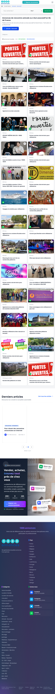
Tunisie (31, 580)
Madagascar (33, 569)
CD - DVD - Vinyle (6, 660)
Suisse (31, 567)
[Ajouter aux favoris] (24, 45)
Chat (3, 614)
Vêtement (4, 642)
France (31, 543)
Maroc (31, 572)
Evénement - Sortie (7, 621)
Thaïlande (32, 577)
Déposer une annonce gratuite (14, 504)
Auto (3, 652)
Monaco (32, 575)
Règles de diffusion (32, 688)
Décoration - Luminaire (8, 629)
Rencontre (4, 616)
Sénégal (32, 582)
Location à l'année (6, 593)
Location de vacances (7, 595)
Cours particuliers (6, 606)
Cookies (27, 687)
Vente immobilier (6, 590)
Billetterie (4, 678)
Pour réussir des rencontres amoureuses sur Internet (14, 429)
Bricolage (4, 634)
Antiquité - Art (5, 624)
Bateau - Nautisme (7, 658)
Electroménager (6, 632)
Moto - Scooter (6, 655)
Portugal (32, 564)
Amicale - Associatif (7, 619)
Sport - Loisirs (5, 668)
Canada (32, 551)
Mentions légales (21, 688)
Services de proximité (7, 608)
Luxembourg (33, 562)
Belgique (32, 549)
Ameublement (5, 627)
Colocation (5, 598)
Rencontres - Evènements (11, 425)
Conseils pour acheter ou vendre (47, 688)
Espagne (32, 554)
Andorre (32, 546)
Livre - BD (4, 673)
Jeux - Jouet (5, 676)
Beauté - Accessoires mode (9, 647)
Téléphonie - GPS (6, 665)
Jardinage (4, 637)
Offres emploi (5, 603)
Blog (41, 687)
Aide (38, 687)
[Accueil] (2, 6)
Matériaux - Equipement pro (9, 640)
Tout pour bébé (6, 645)
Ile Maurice (33, 556)
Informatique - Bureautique (9, 663)
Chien (3, 611)
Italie (31, 559)
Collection (4, 671)
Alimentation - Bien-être (8, 650)
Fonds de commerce (7, 601)
